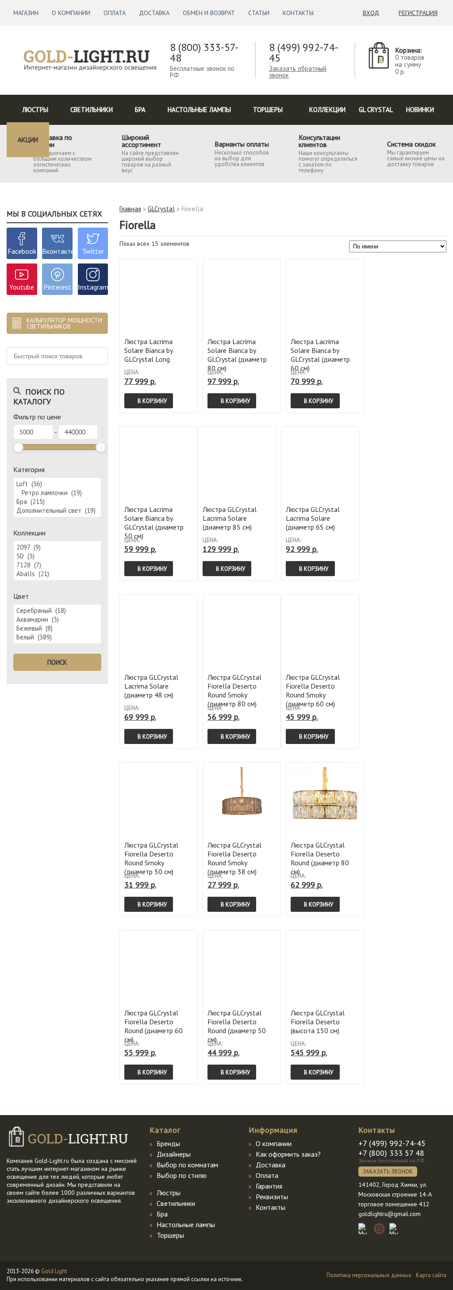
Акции (28, 140)
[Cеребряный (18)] (57, 610)
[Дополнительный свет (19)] (57, 510)
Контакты (298, 13)
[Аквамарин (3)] (57, 619)
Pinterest (57, 287)
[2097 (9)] (57, 547)
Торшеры (268, 109)
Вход (371, 13)
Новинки (420, 109)
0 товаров (409, 57)
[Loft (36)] (57, 484)
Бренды (168, 1143)
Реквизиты (272, 1196)
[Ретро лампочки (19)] (57, 492)
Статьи (258, 13)
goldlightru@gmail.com (389, 1214)
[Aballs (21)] (57, 573)
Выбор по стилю (182, 1175)
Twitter (93, 251)
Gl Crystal (376, 109)
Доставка (154, 13)
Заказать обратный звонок (297, 71)
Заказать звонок (388, 1171)
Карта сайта (431, 1275)
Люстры (35, 109)
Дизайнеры (174, 1154)
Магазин (25, 13)
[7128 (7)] (57, 565)
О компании (71, 13)
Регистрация (418, 13)
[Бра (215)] (57, 501)
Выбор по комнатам (187, 1164)
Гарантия (269, 1186)
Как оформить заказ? (288, 1154)
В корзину (152, 401)
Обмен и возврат (209, 13)
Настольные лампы (199, 109)
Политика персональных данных (368, 1275)
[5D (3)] (57, 556)
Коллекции (327, 109)
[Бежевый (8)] (57, 628)
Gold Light (54, 1271)
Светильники (91, 109)
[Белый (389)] (57, 637)
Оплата (115, 13)
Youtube (21, 287)
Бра (140, 109)
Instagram (93, 287)
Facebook (22, 251)
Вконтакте (58, 251)
